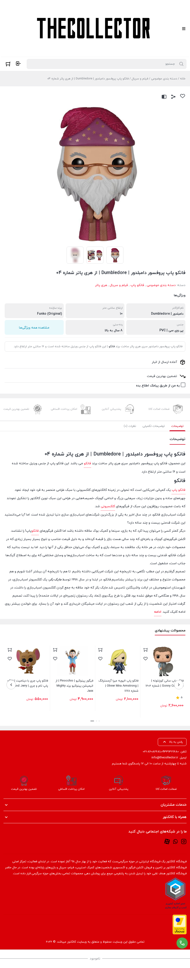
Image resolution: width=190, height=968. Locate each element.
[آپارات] (167, 841)
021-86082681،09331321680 (161, 752)
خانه (182, 79)
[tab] (177, 426)
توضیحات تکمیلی (153, 426)
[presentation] (179, 684)
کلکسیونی (108, 506)
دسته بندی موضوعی (164, 79)
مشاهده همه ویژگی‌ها (34, 328)
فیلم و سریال (140, 79)
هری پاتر (101, 285)
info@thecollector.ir (165, 758)
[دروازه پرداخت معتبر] (180, 924)
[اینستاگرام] (184, 841)
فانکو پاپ (137, 285)
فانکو (112, 346)
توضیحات (177, 426)
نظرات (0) (130, 426)
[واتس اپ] (175, 841)
